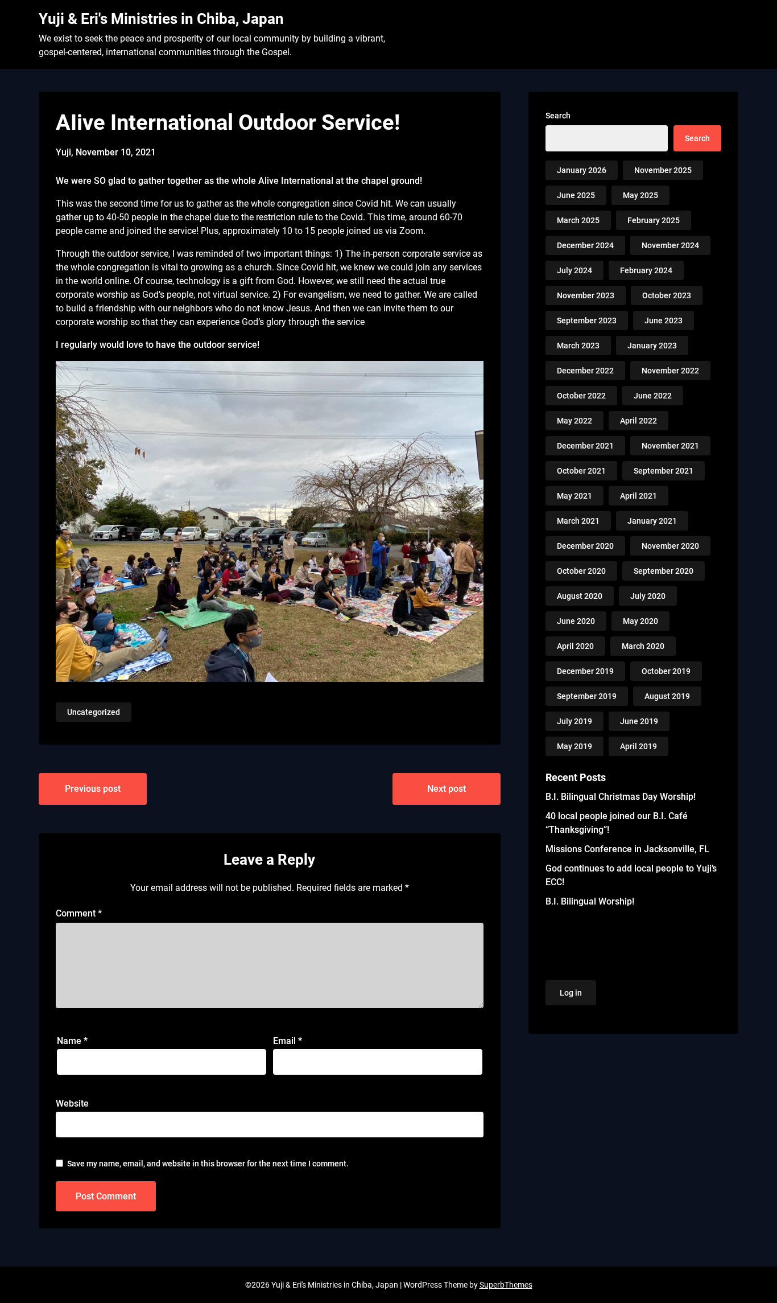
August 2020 (579, 596)
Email (287, 1040)
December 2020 (585, 545)
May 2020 (640, 621)
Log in (571, 992)
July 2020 (648, 596)
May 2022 (574, 420)
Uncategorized (93, 712)
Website (72, 1103)
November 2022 (670, 370)
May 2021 (574, 495)
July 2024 (574, 270)
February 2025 (653, 220)
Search (558, 115)
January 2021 (652, 520)
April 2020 (575, 646)
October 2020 (581, 571)
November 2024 (670, 245)
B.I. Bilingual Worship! (589, 901)
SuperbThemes (506, 1284)
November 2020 (670, 545)
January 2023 (652, 345)
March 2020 (643, 646)
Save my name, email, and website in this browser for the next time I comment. (208, 1163)
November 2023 (585, 295)
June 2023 (663, 320)
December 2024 (585, 245)
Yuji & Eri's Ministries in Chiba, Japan (161, 18)
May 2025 (640, 195)
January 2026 (581, 170)
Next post (446, 788)
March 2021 (578, 520)
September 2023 (587, 320)
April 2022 (638, 420)
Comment (79, 913)
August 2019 (667, 696)
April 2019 (638, 746)
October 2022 (581, 395)
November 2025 (663, 170)
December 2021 (585, 445)
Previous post (93, 788)
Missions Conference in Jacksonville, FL (627, 849)
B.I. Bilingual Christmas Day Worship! (620, 796)
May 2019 (574, 746)
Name (72, 1040)
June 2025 (576, 195)
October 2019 (666, 671)
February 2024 (646, 270)
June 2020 (576, 621)
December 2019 (585, 671)
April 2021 (638, 495)
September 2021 (663, 470)
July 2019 (574, 721)
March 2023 (578, 345)
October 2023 (666, 295)
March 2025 (578, 220)
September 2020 (663, 571)
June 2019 (639, 721)
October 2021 (581, 470)
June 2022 (653, 395)
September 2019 (587, 696)
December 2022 (585, 370)
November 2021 (670, 445)
